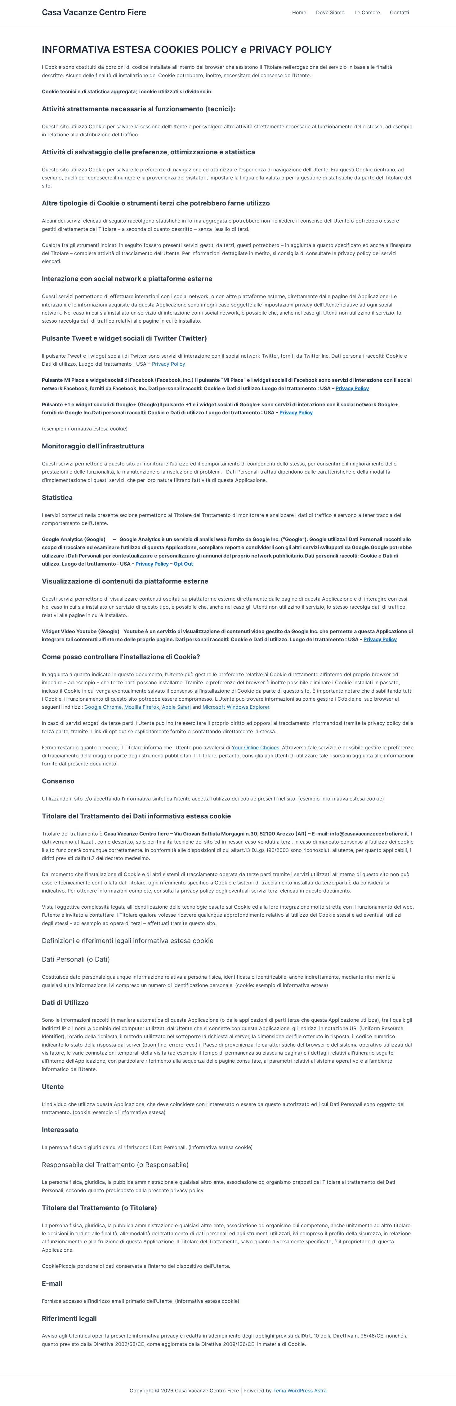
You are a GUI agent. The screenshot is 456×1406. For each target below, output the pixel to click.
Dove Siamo (330, 12)
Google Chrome (103, 707)
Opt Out (183, 564)
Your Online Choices (255, 747)
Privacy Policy (168, 364)
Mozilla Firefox (141, 707)
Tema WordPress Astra (300, 1390)
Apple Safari (176, 707)
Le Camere (367, 12)
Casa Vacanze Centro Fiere (94, 12)
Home (299, 12)
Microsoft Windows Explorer (236, 707)
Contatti (399, 12)
